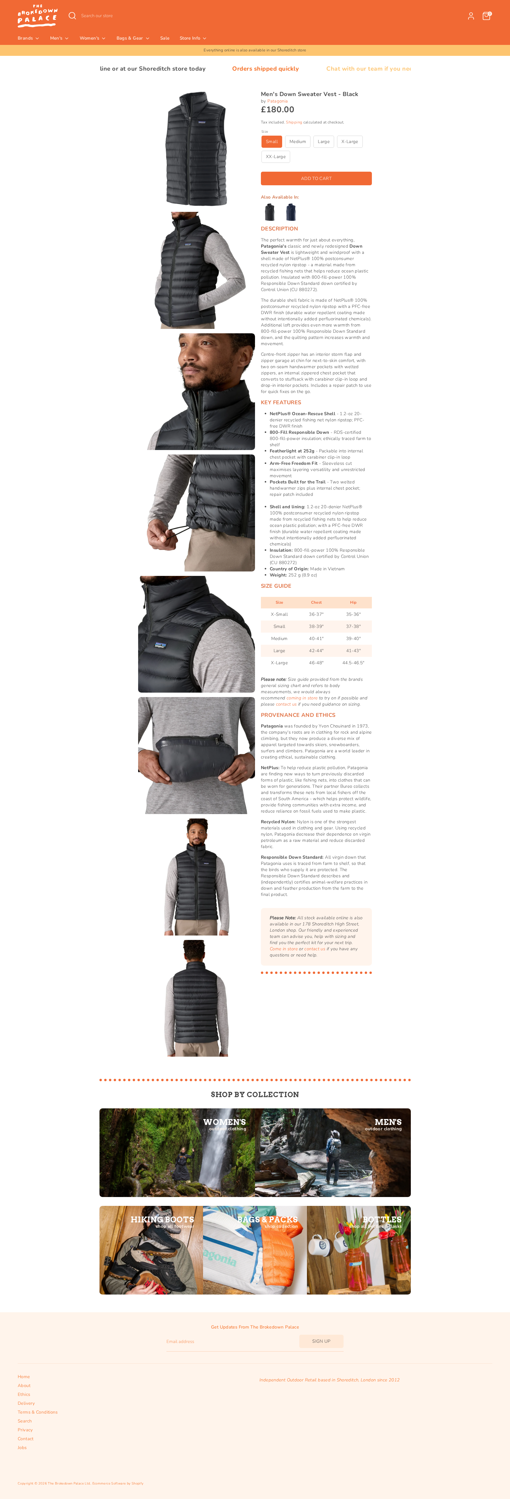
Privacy (25, 1430)
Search (25, 1421)
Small (272, 141)
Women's (90, 38)
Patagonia (277, 101)
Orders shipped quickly (178, 69)
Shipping (294, 122)
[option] (255, 50)
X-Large (349, 141)
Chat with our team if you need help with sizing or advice (321, 69)
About (24, 1385)
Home (24, 1377)
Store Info (191, 38)
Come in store (284, 949)
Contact (26, 1439)
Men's (57, 38)
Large (324, 141)
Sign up (321, 1341)
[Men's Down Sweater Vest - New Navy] (291, 212)
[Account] (471, 16)
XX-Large (276, 157)
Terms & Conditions (38, 1412)
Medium (298, 141)
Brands (26, 38)
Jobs (22, 1448)
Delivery (26, 1403)
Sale (165, 38)
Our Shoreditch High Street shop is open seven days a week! (255, 50)
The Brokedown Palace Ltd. (69, 1483)
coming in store (302, 698)
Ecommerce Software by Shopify (118, 1483)
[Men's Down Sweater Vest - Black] (270, 212)
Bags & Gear (131, 38)
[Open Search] (72, 16)
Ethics (24, 1394)
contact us (286, 704)
